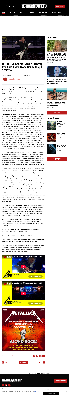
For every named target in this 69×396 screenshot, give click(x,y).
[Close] (66, 391)
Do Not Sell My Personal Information (51, 389)
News (3, 12)
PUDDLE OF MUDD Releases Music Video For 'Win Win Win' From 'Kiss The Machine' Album (56, 103)
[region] (34, 391)
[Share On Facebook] (34, 356)
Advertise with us (60, 381)
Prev (6, 362)
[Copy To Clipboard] (43, 356)
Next (40, 362)
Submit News (59, 6)
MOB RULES (60, 122)
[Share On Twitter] (37, 356)
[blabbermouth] (34, 8)
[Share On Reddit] (40, 356)
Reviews (22, 12)
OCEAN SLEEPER (61, 145)
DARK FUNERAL (61, 133)
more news (57, 112)
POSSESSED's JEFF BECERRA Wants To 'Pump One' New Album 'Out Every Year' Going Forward (57, 81)
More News (23, 362)
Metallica (12, 356)
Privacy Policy (43, 12)
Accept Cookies (51, 393)
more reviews (57, 159)
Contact (31, 12)
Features (12, 12)
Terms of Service (56, 12)
